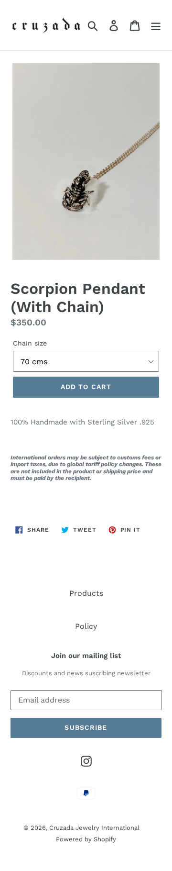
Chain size (30, 343)
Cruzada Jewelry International (94, 827)
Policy (86, 626)
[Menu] (155, 25)
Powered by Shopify (86, 839)
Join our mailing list (86, 655)
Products (86, 593)
